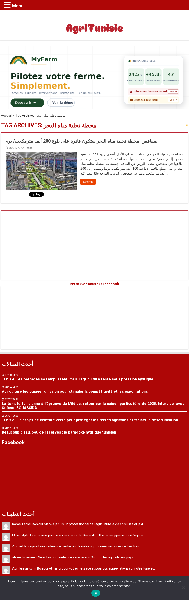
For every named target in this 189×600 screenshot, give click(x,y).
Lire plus (88, 181)
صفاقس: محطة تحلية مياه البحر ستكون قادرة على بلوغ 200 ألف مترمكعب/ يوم (81, 141)
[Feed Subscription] (187, 125)
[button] (8, 5)
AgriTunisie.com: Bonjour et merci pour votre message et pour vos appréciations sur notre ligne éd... (84, 568)
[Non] (183, 587)
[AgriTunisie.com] (94, 24)
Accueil (6, 115)
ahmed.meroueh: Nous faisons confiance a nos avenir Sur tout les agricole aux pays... (73, 557)
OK (96, 593)
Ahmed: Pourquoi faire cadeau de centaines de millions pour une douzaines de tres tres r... (77, 546)
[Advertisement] (94, 245)
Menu (18, 6)
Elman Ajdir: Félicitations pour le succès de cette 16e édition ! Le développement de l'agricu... (78, 535)
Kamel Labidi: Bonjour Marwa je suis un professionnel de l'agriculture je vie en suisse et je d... (78, 524)
